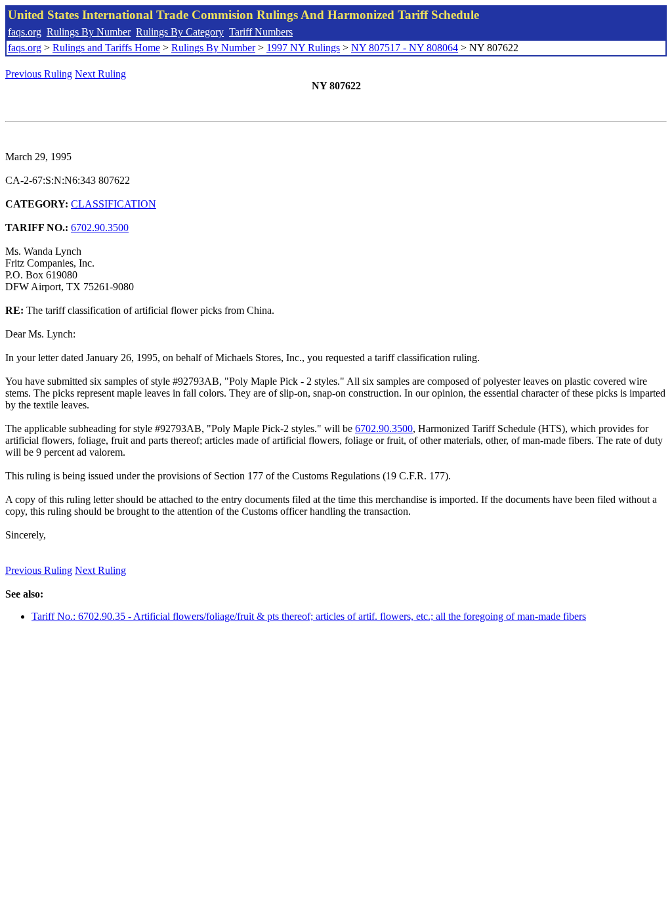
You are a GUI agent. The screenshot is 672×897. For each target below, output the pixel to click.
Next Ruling (100, 73)
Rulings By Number (89, 31)
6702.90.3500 (100, 227)
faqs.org (24, 31)
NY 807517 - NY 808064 (404, 47)
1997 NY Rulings (303, 47)
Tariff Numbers (261, 31)
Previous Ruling (38, 73)
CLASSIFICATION (113, 203)
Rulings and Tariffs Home (106, 47)
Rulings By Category (180, 31)
